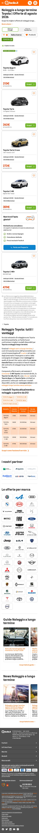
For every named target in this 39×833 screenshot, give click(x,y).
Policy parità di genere (7, 821)
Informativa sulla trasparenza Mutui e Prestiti (13, 825)
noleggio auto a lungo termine (20, 349)
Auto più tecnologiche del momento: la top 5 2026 (15, 649)
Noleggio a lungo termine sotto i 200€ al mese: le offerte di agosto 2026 (15, 707)
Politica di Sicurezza (6, 816)
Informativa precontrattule (8, 823)
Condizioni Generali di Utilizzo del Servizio (12, 812)
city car (27, 376)
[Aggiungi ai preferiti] (34, 52)
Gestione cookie (5, 820)
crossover (6, 374)
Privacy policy (5, 814)
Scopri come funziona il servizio (14, 451)
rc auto (23, 353)
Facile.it (4, 743)
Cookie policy (5, 818)
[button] (3, 3)
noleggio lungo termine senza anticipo (16, 385)
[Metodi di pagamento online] (19, 770)
